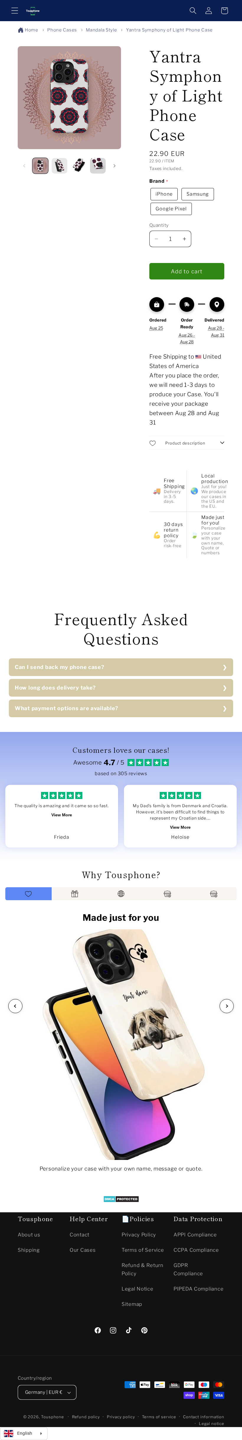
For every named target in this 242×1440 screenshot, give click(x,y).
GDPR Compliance (188, 1269)
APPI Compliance (195, 1235)
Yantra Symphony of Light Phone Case (169, 30)
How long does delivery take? (55, 688)
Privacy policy (121, 1416)
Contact (79, 1235)
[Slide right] (114, 165)
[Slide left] (24, 165)
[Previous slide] (15, 1006)
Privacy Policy (139, 1235)
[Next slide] (227, 1006)
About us (29, 1235)
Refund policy (86, 1416)
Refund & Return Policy (142, 1269)
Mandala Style (101, 30)
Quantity (159, 225)
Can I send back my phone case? (59, 667)
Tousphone (52, 1416)
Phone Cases (62, 30)
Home (31, 30)
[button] (15, 11)
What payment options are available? (66, 708)
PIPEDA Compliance (198, 1289)
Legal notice (211, 1423)
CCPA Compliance (196, 1250)
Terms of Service (143, 1250)
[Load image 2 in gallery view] (59, 166)
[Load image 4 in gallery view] (98, 166)
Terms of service (159, 1416)
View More (61, 815)
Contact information (203, 1416)
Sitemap (132, 1304)
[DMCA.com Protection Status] (121, 1200)
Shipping (29, 1250)
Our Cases (83, 1250)
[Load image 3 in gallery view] (78, 166)
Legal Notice (137, 1289)
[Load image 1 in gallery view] (40, 166)
